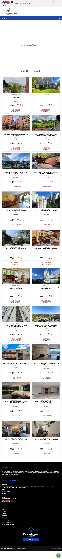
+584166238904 (18, 4)
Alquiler (4, 513)
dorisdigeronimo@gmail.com (9, 498)
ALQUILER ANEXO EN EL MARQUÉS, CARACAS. (46, 439)
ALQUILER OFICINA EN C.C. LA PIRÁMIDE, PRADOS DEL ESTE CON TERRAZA (46, 135)
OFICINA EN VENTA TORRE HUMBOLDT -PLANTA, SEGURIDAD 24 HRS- (46, 287)
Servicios (4, 515)
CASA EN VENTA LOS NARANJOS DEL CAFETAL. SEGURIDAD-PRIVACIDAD (46, 173)
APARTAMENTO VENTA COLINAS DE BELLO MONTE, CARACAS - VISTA (16, 326)
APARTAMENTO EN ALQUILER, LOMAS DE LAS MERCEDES (16, 135)
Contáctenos (5, 522)
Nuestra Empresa (6, 520)
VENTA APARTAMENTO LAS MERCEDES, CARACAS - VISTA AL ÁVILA (16, 249)
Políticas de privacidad (8, 524)
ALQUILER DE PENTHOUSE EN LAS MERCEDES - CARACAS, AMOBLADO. (15, 287)
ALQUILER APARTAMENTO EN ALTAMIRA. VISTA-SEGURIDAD (15, 96)
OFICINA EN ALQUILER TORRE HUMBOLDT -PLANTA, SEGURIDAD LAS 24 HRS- (46, 326)
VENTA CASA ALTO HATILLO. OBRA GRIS (46, 96)
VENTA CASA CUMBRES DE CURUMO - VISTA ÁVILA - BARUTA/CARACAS (15, 173)
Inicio (3, 509)
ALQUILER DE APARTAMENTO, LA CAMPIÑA (46, 210)
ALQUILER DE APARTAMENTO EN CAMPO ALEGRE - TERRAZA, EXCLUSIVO (16, 402)
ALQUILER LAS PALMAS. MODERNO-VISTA (16, 439)
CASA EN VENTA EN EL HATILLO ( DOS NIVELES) (15, 363)
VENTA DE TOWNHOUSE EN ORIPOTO (16, 210)
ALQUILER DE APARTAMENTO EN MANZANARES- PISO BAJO (46, 364)
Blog (3, 517)
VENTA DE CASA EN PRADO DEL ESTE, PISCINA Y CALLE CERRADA (46, 249)
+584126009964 (7, 4)
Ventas (4, 511)
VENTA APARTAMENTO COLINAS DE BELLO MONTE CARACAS (46, 402)
